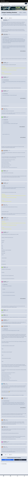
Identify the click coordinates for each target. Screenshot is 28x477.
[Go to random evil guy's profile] (2, 34)
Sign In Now (20, 459)
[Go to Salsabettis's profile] (2, 117)
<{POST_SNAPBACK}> (23, 98)
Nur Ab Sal (4, 62)
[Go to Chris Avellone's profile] (2, 20)
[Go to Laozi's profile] (2, 109)
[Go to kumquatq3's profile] (2, 77)
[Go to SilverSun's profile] (2, 171)
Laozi (4, 108)
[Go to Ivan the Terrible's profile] (2, 150)
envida (4, 419)
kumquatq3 (4, 90)
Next (5, 454)
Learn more (1, 1)
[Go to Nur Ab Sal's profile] (2, 62)
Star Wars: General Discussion (16, 14)
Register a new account (8, 459)
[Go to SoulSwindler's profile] (2, 320)
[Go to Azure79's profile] (2, 427)
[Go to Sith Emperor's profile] (2, 442)
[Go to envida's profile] (2, 420)
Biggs (4, 383)
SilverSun (4, 170)
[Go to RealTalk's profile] (2, 315)
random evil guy (5, 34)
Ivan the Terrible (5, 150)
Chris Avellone (4, 14)
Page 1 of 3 (10, 454)
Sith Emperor (5, 441)
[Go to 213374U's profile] (2, 398)
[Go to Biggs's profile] (2, 384)
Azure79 (4, 426)
